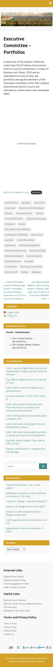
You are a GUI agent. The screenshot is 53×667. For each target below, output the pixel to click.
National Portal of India (15, 580)
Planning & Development (29, 245)
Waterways (36, 272)
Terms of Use (10, 623)
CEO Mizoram (10, 607)
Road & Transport (34, 256)
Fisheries (39, 213)
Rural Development (13, 261)
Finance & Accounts (24, 213)
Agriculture (26, 202)
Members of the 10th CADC (17, 610)
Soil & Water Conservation (31, 266)
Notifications (10, 245)
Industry (21, 224)
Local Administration (25, 240)
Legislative (9, 240)
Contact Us (9, 634)
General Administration (36, 218)
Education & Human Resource (31, 208)
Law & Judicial (36, 234)
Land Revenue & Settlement (16, 234)
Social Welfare (11, 266)
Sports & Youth (11, 272)
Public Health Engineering (15, 250)
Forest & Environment (14, 218)
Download (36, 192)
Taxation (24, 272)
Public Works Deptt (37, 250)
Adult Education (11, 202)
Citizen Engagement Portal (16, 583)
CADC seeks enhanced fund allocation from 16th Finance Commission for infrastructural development (24, 407)
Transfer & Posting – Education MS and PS (26, 501)
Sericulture (28, 261)
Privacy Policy (10, 627)
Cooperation (10, 208)
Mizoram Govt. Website (15, 600)
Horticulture (10, 224)
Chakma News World (14, 576)
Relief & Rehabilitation (14, 256)
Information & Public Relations (17, 229)
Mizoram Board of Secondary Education (23, 603)
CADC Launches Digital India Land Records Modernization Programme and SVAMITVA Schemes (26, 371)
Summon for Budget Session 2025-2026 (25, 506)
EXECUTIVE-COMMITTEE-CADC (16, 192)
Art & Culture (39, 202)
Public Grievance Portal (14, 587)
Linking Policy (10, 630)
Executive (9, 213)
